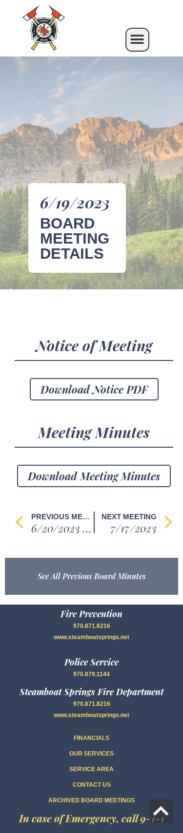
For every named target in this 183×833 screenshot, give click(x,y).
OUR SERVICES (91, 753)
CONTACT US (92, 784)
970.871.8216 (91, 626)
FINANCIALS (91, 738)
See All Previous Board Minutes (92, 576)
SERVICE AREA (91, 769)
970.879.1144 (91, 674)
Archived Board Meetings (91, 800)
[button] (137, 40)
